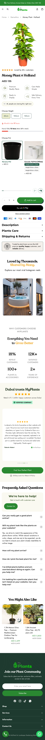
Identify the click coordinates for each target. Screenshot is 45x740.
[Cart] (42, 9)
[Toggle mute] (12, 313)
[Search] (7, 9)
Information (7, 719)
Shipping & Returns (16, 236)
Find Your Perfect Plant (22, 470)
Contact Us (11, 506)
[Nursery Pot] (12, 150)
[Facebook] (15, 701)
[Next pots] (40, 190)
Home (4, 17)
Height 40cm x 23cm (32, 164)
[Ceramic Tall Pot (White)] (34, 150)
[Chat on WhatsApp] (39, 734)
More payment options (22, 214)
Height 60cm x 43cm (32, 170)
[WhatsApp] (30, 701)
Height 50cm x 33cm (32, 167)
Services (5, 712)
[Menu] (2, 9)
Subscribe (22, 693)
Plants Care (10, 230)
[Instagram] (20, 701)
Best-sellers (15, 17)
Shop (4, 706)
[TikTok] (25, 701)
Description (10, 225)
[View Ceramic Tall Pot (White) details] (42, 143)
